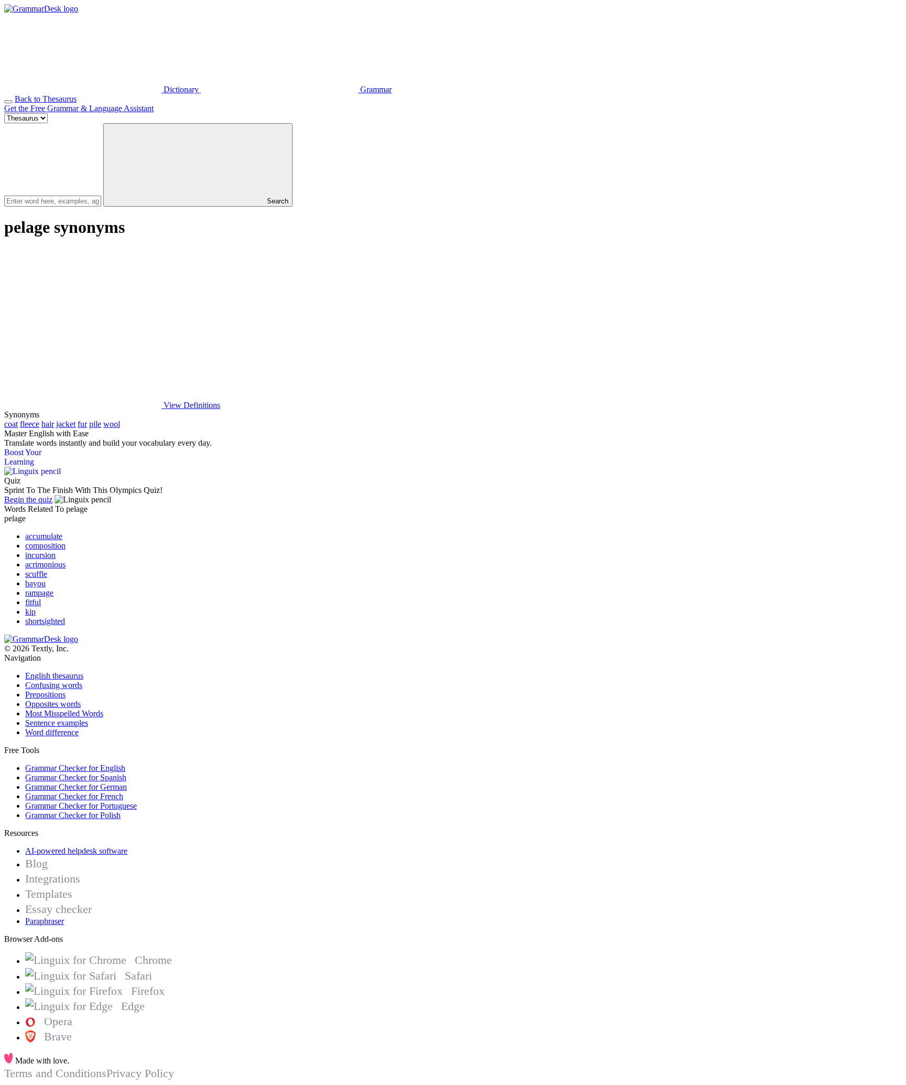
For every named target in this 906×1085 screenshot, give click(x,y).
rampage (39, 592)
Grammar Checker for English (75, 768)
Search (276, 201)
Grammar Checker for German (76, 786)
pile (95, 424)
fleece (29, 424)
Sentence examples (56, 722)
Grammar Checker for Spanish (75, 777)
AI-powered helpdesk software (76, 850)
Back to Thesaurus (46, 98)
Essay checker (58, 909)
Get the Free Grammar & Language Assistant (79, 108)
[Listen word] (82, 324)
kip (30, 611)
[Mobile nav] (8, 101)
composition (45, 545)
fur (82, 424)
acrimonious (45, 564)
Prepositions (45, 694)
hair (47, 424)
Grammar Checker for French (74, 796)
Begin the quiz (28, 499)
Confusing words (53, 685)
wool (111, 424)
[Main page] (41, 8)
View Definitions (190, 405)
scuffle (36, 574)
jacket (66, 424)
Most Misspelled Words (64, 713)
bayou (35, 583)
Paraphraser (44, 921)
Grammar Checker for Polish (73, 815)
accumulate (43, 536)
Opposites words (53, 704)
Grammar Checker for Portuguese (81, 805)
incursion (40, 555)
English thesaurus (54, 675)
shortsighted (45, 621)
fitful (33, 602)
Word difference (52, 732)
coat (11, 424)
